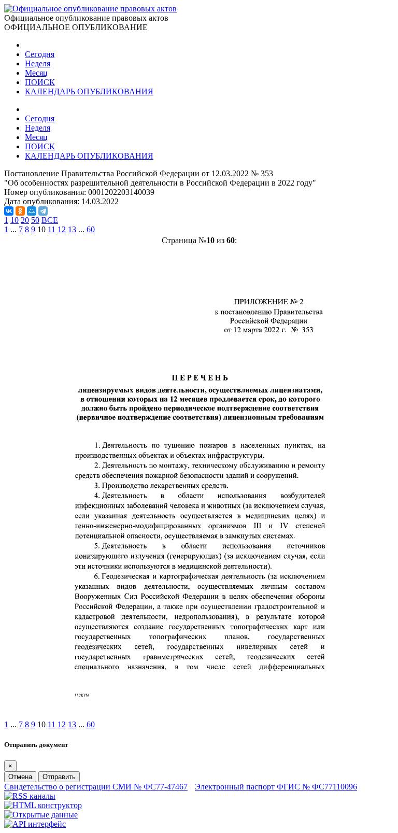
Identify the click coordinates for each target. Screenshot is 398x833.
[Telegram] (43, 211)
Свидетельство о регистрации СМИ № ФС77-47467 (96, 786)
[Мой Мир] (31, 211)
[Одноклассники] (20, 211)
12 (62, 229)
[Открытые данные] (41, 814)
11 (51, 229)
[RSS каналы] (29, 796)
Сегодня (39, 54)
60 (91, 229)
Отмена (20, 777)
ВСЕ (49, 220)
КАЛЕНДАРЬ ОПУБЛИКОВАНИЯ (89, 91)
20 (25, 220)
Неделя (37, 63)
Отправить (59, 777)
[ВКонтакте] (8, 211)
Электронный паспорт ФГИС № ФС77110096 (276, 786)
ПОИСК (40, 82)
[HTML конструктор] (43, 805)
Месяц (36, 72)
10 (14, 220)
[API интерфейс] (35, 824)
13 (72, 229)
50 (35, 220)
